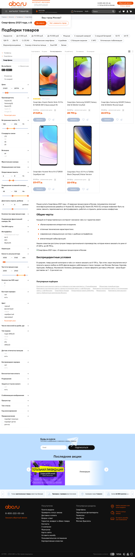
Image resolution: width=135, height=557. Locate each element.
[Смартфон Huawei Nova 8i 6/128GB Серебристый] (48, 145)
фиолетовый (8, 309)
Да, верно (40, 23)
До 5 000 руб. (21, 36)
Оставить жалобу (48, 535)
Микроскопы (101, 291)
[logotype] (17, 4)
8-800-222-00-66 (104, 3)
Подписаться (81, 448)
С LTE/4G (25, 41)
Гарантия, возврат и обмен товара (55, 521)
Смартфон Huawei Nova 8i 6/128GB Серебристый (48, 173)
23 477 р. (38, 182)
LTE (5, 136)
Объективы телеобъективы (109, 286)
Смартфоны (8, 56)
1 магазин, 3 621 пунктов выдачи (48, 12)
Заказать (39, 120)
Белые (63, 45)
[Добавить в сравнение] (53, 119)
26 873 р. (106, 113)
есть (6, 297)
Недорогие (7, 36)
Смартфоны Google (62, 291)
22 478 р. (72, 182)
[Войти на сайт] (127, 11)
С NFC (93, 41)
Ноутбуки (80, 518)
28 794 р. (72, 113)
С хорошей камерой (82, 36)
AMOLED (7, 345)
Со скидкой (8, 79)
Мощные (66, 36)
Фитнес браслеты (83, 521)
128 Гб (5, 41)
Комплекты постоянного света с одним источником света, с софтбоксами (63, 288)
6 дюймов (63, 41)
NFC (5, 240)
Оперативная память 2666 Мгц (82, 291)
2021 (8, 70)
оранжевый (8, 317)
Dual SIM (53, 45)
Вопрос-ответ (47, 518)
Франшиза (45, 530)
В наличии (8, 76)
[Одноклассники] (11, 527)
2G (5, 145)
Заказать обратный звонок (16, 518)
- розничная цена (42, 110)
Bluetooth (7, 243)
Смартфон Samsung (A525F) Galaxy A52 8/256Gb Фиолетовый (116, 103)
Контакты (45, 524)
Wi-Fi (6, 237)
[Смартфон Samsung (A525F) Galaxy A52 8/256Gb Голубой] (82, 76)
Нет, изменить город (58, 23)
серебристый (9, 314)
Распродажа (78, 11)
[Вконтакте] (7, 527)
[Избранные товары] (124, 11)
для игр (7, 424)
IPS (5, 342)
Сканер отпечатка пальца (35, 45)
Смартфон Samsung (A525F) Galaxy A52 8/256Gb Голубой (82, 103)
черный (7, 306)
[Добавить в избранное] (49, 119)
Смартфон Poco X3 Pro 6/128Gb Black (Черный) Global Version (80, 173)
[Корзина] (131, 11)
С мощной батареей (103, 36)
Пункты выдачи (47, 510)
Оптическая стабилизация (111, 41)
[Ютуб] (16, 527)
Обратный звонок (125, 3)
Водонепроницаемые (12, 45)
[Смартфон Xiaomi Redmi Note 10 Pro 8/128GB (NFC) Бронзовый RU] (48, 76)
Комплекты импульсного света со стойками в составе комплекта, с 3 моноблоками (66, 286)
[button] (29, 469)
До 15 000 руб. (53, 36)
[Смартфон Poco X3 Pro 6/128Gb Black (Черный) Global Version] (82, 145)
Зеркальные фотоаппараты (87, 513)
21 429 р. (38, 113)
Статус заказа (125, 6)
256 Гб (15, 41)
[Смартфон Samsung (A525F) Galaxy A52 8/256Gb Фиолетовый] (116, 76)
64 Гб (126, 36)
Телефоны (7, 53)
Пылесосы (80, 515)
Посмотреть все (10, 115)
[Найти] (113, 11)
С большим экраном (79, 41)
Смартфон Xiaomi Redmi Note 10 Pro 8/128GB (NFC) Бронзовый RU (48, 103)
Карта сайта (46, 532)
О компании (46, 527)
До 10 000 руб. (37, 36)
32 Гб (117, 36)
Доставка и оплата (49, 515)
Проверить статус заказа (51, 513)
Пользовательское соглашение (54, 538)
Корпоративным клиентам (52, 541)
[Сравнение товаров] (120, 11)
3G (5, 142)
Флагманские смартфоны (43, 41)
